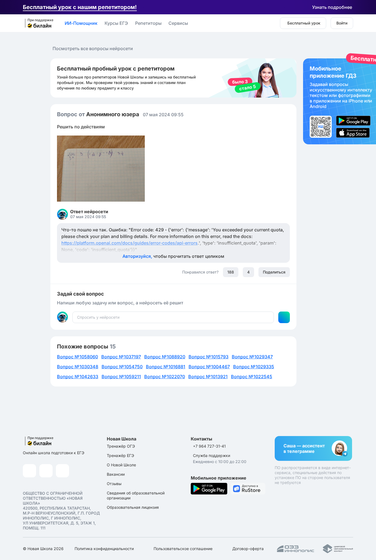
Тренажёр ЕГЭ (120, 455)
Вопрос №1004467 (209, 366)
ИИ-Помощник (81, 23)
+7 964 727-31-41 (209, 446)
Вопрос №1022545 (251, 376)
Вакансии (116, 474)
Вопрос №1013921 (208, 376)
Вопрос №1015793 (208, 356)
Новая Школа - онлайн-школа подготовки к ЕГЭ (37, 23)
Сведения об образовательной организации (136, 495)
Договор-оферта (248, 548)
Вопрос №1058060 (77, 356)
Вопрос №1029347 (252, 356)
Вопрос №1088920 (164, 356)
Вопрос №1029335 (253, 366)
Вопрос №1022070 (164, 376)
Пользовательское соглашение (183, 548)
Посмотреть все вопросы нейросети (93, 48)
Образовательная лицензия (133, 507)
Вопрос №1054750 (122, 366)
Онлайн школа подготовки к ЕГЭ (53, 452)
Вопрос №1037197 (121, 356)
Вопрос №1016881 (165, 366)
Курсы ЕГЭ (116, 23)
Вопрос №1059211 (121, 376)
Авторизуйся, (173, 256)
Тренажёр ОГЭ (121, 446)
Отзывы (114, 483)
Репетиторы (148, 23)
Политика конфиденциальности (104, 548)
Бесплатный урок (303, 23)
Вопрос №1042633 (77, 376)
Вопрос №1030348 (77, 366)
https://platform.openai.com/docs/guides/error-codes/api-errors (129, 243)
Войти (341, 23)
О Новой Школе (121, 464)
